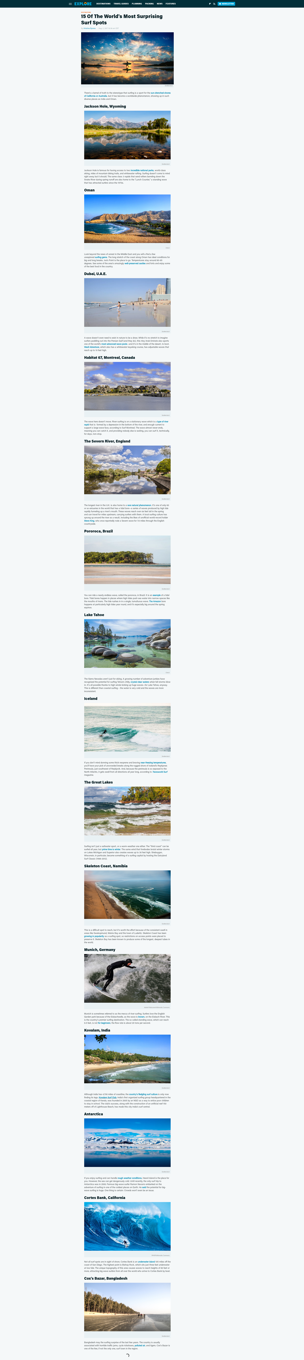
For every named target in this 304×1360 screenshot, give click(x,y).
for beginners (104, 1022)
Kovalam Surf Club (107, 1097)
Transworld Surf (159, 771)
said (144, 1187)
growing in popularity (94, 936)
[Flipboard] (210, 4)
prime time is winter (111, 849)
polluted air (140, 1345)
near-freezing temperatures (153, 762)
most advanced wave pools (114, 343)
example (157, 595)
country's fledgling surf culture (143, 1094)
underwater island (146, 1261)
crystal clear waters (140, 681)
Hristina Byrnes (90, 28)
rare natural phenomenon (139, 505)
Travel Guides (121, 3)
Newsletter (228, 4)
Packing (149, 3)
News (159, 3)
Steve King (89, 520)
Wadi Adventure (91, 347)
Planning (137, 3)
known (141, 1016)
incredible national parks (142, 170)
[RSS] (214, 4)
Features (171, 3)
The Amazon (155, 601)
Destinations (103, 3)
